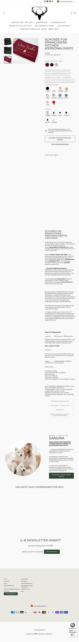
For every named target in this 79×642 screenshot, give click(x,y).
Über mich (53, 29)
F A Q (5, 579)
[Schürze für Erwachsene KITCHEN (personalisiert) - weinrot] (46, 217)
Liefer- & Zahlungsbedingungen (12, 589)
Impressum (24, 581)
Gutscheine (64, 26)
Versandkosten (57, 54)
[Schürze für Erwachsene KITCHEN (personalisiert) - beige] (46, 222)
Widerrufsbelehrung (9, 585)
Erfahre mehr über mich (61, 475)
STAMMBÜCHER (58, 22)
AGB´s (5, 583)
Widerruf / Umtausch (60, 405)
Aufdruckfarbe (51, 84)
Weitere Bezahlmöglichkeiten (60, 144)
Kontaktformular (30, 29)
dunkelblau (52, 65)
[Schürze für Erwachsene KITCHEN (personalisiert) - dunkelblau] (46, 219)
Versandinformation (60, 401)
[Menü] (76, 623)
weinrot (47, 65)
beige (56, 65)
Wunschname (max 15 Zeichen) (58, 70)
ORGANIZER (42, 22)
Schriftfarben (24, 579)
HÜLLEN (29, 22)
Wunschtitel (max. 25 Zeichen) (58, 77)
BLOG (44, 29)
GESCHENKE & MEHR (45, 26)
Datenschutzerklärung (26, 583)
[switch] (73, 634)
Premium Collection (20, 26)
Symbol (48, 109)
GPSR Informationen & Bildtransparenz (60, 415)
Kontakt (60, 410)
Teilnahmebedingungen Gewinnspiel (27, 586)
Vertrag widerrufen (11, 593)
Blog (22, 591)
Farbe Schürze (54, 61)
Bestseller (18, 22)
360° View (6, 591)
